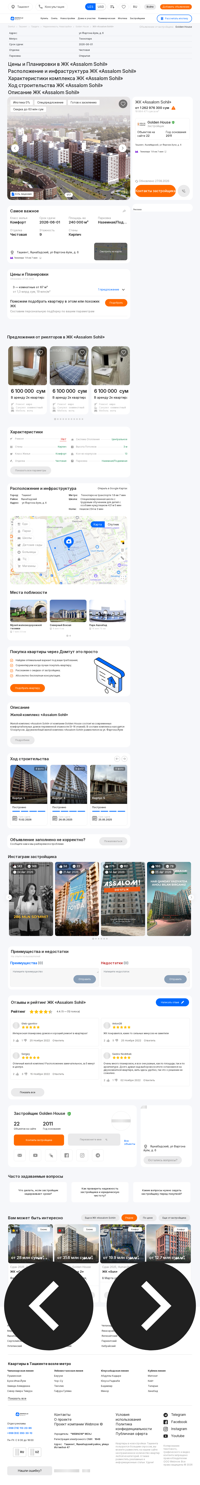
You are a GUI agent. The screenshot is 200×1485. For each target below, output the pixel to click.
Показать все (27, 1092)
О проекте (62, 1419)
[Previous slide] (15, 148)
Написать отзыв (170, 1002)
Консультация (54, 7)
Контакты (62, 1415)
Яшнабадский (15, 1335)
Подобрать (116, 302)
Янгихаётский (109, 1335)
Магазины (29, 566)
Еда (25, 523)
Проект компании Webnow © (78, 1424)
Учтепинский (14, 1346)
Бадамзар (106, 1385)
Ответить (58, 1040)
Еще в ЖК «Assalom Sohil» (100, 1217)
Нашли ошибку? (30, 1471)
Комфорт (135, 1229)
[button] (55, 419)
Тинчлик (59, 1385)
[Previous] (117, 759)
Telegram (178, 1415)
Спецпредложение (50, 102)
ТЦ (24, 559)
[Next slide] (122, 148)
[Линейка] (122, 558)
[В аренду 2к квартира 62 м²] (69, 399)
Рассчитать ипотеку (176, 18)
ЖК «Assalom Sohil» (85, 337)
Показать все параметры (30, 470)
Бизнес (43, 1229)
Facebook (178, 1422)
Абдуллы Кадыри (111, 1375)
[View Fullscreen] (122, 577)
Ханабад (153, 1391)
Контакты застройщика (155, 191)
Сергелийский (15, 1340)
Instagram (178, 1429)
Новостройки (67, 18)
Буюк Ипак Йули (16, 1380)
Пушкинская (14, 1375)
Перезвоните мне (91, 1139)
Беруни (58, 1375)
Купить (44, 18)
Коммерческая (106, 18)
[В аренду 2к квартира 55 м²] (27, 399)
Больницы (29, 552)
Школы (27, 537)
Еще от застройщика (174, 1217)
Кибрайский (109, 1346)
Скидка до (28, 109)
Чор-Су (58, 1380)
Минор (105, 1391)
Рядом (129, 1217)
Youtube (177, 1436)
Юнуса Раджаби (110, 1380)
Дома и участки (87, 18)
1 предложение (108, 289)
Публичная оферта (131, 1434)
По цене (148, 1217)
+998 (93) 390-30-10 (19, 1433)
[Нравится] (123, 104)
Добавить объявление (175, 6)
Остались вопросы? (162, 1160)
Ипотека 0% (21, 102)
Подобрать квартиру (27, 688)
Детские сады (32, 545)
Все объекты (129, 1142)
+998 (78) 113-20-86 (19, 1428)
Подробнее (22, 740)
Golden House (183, 26)
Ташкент (23, 7)
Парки (26, 530)
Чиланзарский (110, 1325)
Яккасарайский (110, 1330)
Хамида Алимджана (18, 1385)
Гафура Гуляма (62, 1391)
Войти (150, 6)
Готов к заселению (84, 102)
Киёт (150, 1380)
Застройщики (137, 18)
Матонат (153, 1375)
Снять (54, 18)
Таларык (153, 1385)
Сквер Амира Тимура (19, 1391)
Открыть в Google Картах (112, 488)
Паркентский (109, 1340)
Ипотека (122, 18)
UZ (37, 1452)
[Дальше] (124, 759)
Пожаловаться (113, 841)
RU (135, 7)
